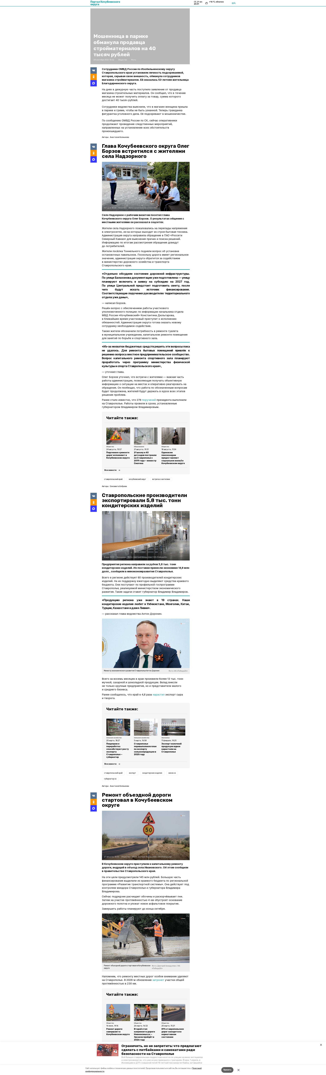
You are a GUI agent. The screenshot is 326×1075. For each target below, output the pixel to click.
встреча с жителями (161, 479)
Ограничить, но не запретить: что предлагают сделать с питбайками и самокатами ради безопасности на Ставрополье (161, 1050)
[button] (107, 1050)
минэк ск (172, 773)
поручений (149, 399)
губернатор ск (110, 779)
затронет (158, 979)
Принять (227, 1070)
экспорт (132, 773)
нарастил (159, 694)
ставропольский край (113, 479)
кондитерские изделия (152, 773)
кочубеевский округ (137, 479)
